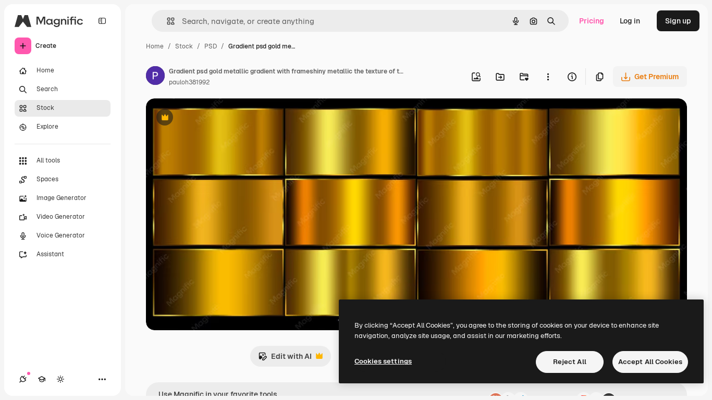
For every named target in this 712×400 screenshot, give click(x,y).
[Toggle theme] (60, 379)
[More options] (547, 76)
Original (212, 118)
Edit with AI (285, 359)
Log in (630, 21)
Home (155, 46)
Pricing (591, 21)
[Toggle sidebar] (102, 20)
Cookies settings (383, 361)
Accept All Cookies (650, 361)
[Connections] (23, 379)
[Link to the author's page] (155, 77)
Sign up (678, 21)
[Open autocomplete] (166, 21)
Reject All (569, 361)
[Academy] (41, 379)
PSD (210, 46)
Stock (184, 46)
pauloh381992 (189, 82)
